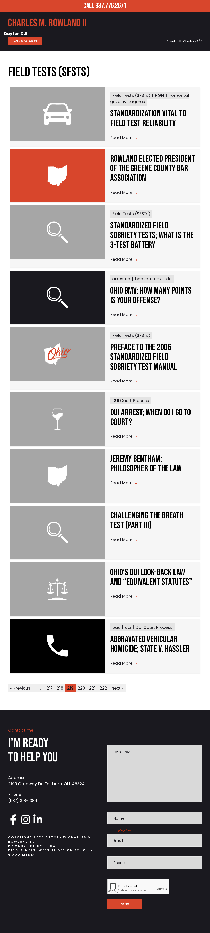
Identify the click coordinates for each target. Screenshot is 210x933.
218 (60, 688)
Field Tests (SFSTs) (131, 95)
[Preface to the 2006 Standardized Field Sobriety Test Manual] (57, 354)
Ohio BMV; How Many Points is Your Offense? (151, 295)
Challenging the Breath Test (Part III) (146, 520)
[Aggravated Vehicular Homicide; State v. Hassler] (57, 646)
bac (116, 627)
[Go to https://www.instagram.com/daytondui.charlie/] (26, 819)
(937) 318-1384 (22, 800)
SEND (125, 904)
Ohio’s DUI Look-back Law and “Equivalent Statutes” (151, 577)
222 (103, 688)
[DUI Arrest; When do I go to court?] (57, 419)
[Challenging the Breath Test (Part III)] (57, 532)
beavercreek (148, 279)
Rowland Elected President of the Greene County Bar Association (152, 168)
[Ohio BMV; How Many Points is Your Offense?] (57, 297)
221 (92, 688)
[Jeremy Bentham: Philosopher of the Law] (57, 476)
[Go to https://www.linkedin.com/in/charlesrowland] (38, 819)
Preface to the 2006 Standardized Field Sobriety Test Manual (143, 357)
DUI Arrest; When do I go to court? (150, 417)
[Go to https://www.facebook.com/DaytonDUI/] (13, 819)
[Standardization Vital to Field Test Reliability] (57, 114)
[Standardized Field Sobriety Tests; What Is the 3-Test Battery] (57, 232)
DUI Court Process (130, 400)
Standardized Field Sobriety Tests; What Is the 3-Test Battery (151, 235)
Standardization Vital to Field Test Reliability (148, 118)
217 (50, 688)
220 (81, 688)
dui (169, 279)
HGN (159, 95)
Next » (117, 688)
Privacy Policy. (26, 846)
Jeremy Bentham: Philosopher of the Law (146, 463)
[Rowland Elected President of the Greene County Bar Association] (57, 175)
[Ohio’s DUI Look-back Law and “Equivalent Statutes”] (57, 589)
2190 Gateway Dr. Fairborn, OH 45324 (46, 784)
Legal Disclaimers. (33, 848)
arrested (121, 279)
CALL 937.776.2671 (104, 5)
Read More (124, 137)
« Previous (20, 688)
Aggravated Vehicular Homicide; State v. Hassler (150, 644)
